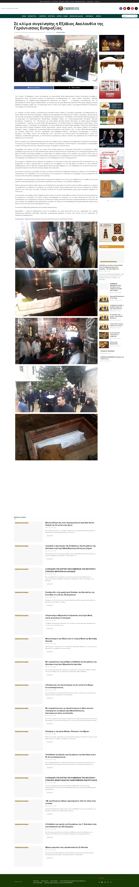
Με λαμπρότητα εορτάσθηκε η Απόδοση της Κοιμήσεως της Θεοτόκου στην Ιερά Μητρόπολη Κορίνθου (71, 662)
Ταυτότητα (36, 881)
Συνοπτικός (55, 1)
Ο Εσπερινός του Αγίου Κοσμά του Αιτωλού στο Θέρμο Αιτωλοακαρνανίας (69, 686)
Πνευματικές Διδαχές (80, 1)
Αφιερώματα (90, 1)
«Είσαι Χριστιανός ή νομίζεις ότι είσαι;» (116, 324)
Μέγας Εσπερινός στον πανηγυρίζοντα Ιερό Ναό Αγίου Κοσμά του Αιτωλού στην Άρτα (69, 523)
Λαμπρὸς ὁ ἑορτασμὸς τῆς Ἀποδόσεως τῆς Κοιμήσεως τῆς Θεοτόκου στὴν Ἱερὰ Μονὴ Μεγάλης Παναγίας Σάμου (70, 547)
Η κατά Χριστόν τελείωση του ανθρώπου (115, 334)
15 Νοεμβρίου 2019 (50, 32)
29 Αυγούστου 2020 (116, 310)
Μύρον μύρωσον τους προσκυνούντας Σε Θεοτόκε (66, 847)
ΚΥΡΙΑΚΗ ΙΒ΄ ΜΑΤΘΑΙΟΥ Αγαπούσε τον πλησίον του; (112, 358)
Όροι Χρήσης (54, 881)
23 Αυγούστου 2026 (51, 715)
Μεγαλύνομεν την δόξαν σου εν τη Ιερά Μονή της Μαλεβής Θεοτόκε (71, 639)
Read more (50, 535)
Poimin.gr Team (61, 32)
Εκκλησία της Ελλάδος (21, 32)
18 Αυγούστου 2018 (116, 338)
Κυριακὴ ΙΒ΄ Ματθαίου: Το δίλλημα (117, 297)
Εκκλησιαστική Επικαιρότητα (37, 32)
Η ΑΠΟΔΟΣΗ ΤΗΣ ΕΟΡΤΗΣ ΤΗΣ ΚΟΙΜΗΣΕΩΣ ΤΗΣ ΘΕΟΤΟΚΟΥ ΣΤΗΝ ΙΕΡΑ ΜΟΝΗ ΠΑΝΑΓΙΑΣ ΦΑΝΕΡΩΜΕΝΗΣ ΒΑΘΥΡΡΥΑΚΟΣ (71, 778)
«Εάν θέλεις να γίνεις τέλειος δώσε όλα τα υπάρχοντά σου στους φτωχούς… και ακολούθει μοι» (111, 267)
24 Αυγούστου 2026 (51, 527)
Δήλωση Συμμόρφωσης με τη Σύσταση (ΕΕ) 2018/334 (59, 882)
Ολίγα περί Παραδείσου (114, 343)
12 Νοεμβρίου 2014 (106, 353)
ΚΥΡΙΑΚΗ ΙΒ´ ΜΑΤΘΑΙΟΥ (107, 351)
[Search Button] (136, 16)
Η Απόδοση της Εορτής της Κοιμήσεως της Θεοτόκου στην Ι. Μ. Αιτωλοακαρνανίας (70, 755)
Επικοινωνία (44, 881)
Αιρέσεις (97, 1)
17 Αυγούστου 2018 (116, 346)
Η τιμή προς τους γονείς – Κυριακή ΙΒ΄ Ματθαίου (116, 316)
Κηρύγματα (61, 1)
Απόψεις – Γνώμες (69, 1)
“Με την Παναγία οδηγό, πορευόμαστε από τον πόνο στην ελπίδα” (70, 802)
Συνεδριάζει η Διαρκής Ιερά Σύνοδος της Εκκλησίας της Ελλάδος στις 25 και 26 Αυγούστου (69, 593)
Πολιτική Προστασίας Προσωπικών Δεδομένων (73, 881)
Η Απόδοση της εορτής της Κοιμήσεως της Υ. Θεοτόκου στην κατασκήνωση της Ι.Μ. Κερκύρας (71, 825)
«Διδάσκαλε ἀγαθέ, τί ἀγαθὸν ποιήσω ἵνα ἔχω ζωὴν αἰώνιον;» (117, 306)
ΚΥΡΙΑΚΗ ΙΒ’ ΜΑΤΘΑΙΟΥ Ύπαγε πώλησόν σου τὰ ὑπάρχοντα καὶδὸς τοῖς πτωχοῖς (116, 287)
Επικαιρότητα (47, 1)
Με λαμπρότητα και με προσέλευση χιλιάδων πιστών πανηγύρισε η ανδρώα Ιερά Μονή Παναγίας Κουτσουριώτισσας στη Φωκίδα (69, 710)
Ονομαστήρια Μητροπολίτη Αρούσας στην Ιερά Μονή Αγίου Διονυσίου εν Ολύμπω (68, 616)
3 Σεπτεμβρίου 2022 (105, 271)
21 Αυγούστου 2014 (106, 361)
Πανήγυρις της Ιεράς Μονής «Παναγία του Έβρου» (67, 731)
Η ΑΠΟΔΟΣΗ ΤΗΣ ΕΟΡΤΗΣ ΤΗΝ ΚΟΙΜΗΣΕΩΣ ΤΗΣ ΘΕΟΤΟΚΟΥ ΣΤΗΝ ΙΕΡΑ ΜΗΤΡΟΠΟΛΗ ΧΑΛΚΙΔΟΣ (70, 570)
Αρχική (41, 1)
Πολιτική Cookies (37, 882)
